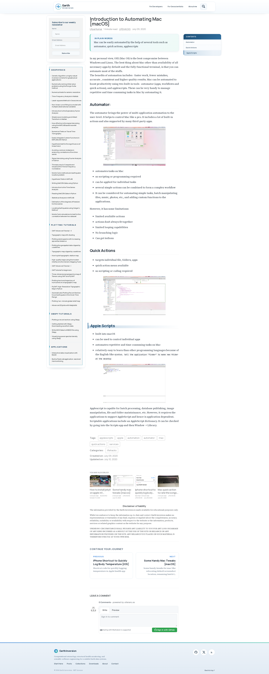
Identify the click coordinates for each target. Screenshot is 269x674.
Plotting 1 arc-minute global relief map (66, 301)
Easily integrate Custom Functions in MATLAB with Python (65, 139)
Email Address (57, 40)
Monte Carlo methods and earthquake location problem (66, 174)
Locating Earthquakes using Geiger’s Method (66, 209)
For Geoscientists (175, 6)
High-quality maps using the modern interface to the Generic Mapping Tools (66, 261)
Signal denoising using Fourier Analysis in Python (66, 159)
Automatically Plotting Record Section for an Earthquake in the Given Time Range (66, 295)
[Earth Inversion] (67, 7)
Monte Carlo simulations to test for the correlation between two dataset (66, 215)
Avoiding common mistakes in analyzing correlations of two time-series (65, 152)
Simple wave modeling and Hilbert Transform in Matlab (64, 118)
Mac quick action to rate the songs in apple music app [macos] (168, 494)
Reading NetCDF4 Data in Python (64, 193)
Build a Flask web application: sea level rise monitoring (66, 360)
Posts (69, 664)
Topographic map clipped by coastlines (66, 251)
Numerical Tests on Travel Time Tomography (63, 132)
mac (161, 437)
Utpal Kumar (96, 29)
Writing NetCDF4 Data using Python (65, 183)
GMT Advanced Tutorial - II (62, 231)
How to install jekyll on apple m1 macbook (100, 492)
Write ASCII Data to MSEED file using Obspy (65, 331)
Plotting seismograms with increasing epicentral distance (66, 240)
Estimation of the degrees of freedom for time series (66, 203)
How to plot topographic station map (65, 255)
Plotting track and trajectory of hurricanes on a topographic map (64, 281)
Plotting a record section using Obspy (66, 320)
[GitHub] (196, 652)
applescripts (106, 437)
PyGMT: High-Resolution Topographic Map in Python (66, 288)
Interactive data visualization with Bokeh (64, 354)
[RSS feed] (212, 652)
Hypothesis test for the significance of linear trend (66, 145)
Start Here (58, 664)
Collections (80, 664)
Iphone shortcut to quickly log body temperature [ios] (145, 492)
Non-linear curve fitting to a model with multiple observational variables (66, 106)
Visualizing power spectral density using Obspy (64, 337)
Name (54, 28)
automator (149, 437)
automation (133, 437)
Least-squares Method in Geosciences (66, 100)
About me (192, 6)
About (105, 664)
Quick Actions (191, 47)
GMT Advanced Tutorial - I (61, 266)
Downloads (94, 664)
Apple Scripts (191, 53)
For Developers (156, 6)
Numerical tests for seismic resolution (66, 92)
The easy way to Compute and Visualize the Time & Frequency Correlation (64, 167)
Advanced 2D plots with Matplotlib (64, 305)
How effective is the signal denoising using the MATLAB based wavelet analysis (65, 125)
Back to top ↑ (210, 670)
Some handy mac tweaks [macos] (122, 491)
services (114, 444)
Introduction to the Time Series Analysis (63, 188)
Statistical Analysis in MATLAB (63, 198)
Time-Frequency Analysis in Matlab (65, 96)
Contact (115, 664)
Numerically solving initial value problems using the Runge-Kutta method (64, 86)
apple (120, 437)
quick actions (98, 444)
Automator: (190, 42)
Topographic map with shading (63, 235)
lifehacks (112, 450)
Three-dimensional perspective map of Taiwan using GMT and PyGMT (66, 275)
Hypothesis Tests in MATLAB (62, 179)
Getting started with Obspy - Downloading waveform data (62, 325)
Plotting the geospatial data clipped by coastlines (66, 246)
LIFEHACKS (125, 29)
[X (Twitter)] (204, 652)
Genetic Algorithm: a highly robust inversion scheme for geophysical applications (64, 78)
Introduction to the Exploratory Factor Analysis (66, 112)
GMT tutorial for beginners (61, 270)
